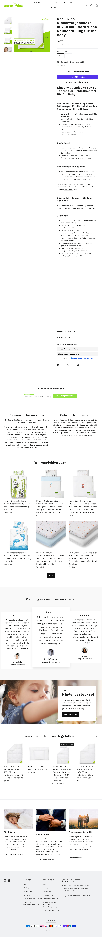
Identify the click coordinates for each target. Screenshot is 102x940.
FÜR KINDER (35, 3)
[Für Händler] (51, 820)
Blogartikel (68, 189)
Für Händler (27, 891)
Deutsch (50, 920)
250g (68, 55)
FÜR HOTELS (55, 8)
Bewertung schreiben (64, 396)
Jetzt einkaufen (70, 714)
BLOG (42, 8)
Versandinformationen (68, 331)
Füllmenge (62, 52)
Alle (51, 575)
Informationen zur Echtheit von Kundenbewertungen (50, 904)
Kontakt (26, 884)
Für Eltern (27, 888)
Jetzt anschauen (76, 857)
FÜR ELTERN (52, 3)
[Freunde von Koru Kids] (83, 819)
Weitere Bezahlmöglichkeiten (77, 82)
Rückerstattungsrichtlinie (31, 899)
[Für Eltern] (18, 819)
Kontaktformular (65, 337)
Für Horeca (27, 895)
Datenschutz (47, 891)
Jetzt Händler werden (46, 859)
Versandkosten (72, 45)
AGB (44, 884)
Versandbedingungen (50, 899)
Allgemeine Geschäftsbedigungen (31, 903)
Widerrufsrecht (48, 895)
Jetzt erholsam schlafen (14, 854)
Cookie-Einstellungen (51, 910)
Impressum (47, 888)
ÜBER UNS (67, 3)
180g (60, 55)
